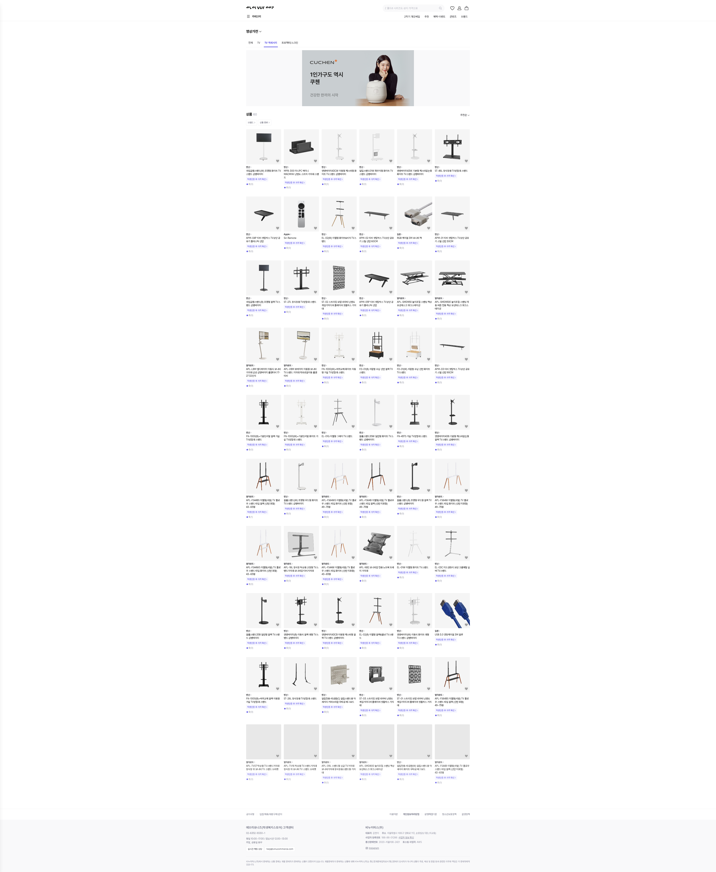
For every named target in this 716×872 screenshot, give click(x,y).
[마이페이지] (459, 8)
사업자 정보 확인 (406, 837)
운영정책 (466, 814)
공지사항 (250, 814)
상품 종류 (264, 122)
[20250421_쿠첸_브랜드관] (358, 78)
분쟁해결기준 (431, 814)
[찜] (452, 8)
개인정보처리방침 (411, 814)
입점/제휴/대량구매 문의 (271, 814)
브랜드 (250, 122)
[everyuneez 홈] (269, 8)
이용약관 (394, 814)
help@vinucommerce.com (279, 849)
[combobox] (465, 115)
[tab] (412, 17)
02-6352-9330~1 (255, 833)
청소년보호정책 (449, 814)
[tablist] (436, 17)
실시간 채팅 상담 (255, 849)
